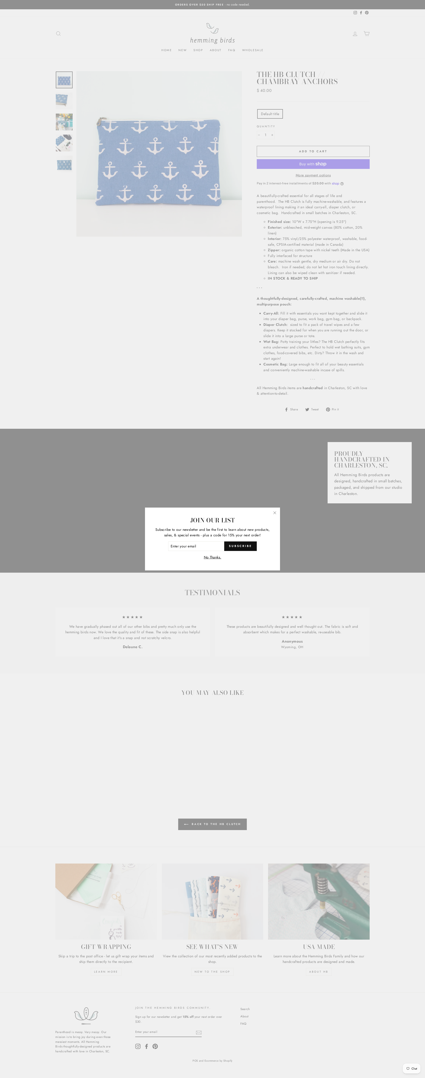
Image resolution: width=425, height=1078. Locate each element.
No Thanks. (212, 557)
